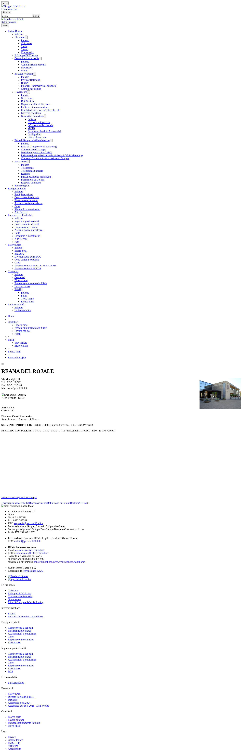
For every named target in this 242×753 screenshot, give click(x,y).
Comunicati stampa (31, 88)
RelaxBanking (8, 22)
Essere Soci (20, 250)
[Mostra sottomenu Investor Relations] (34, 74)
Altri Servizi (20, 212)
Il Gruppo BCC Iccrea (26, 55)
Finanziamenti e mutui (26, 200)
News (24, 70)
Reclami (25, 173)
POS (16, 241)
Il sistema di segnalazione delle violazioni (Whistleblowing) (52, 155)
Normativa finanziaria (32, 116)
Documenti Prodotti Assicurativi (44, 131)
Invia (5, 3)
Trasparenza (20, 161)
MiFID (31, 128)
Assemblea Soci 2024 (19, 702)
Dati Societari (28, 101)
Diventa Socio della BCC (27, 256)
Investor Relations (23, 73)
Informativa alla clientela (40, 125)
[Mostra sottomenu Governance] (28, 92)
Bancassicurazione (37, 137)
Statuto (24, 49)
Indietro (18, 34)
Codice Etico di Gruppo (33, 149)
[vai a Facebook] (18, 576)
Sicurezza (13, 745)
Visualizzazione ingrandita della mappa (19, 497)
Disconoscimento (38, 503)
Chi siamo (19, 37)
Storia (24, 46)
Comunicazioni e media (26, 58)
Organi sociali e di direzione (35, 104)
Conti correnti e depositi (26, 197)
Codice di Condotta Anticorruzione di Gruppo (45, 158)
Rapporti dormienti (31, 182)
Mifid (26, 503)
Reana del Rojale (17, 357)
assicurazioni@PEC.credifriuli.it (31, 553)
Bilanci (24, 82)
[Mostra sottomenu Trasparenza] (28, 161)
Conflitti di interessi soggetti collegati (40, 110)
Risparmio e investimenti (27, 209)
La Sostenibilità (16, 304)
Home (11, 316)
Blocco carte (20, 280)
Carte (17, 206)
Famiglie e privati (17, 188)
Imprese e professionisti (20, 215)
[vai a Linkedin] (19, 579)
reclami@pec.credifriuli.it (27, 541)
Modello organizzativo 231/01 (36, 152)
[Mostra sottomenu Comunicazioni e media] (40, 58)
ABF (81, 503)
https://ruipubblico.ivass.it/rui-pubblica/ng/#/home (59, 561)
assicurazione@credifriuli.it (29, 550)
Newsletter (26, 67)
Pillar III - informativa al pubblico (38, 85)
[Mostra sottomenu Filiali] (21, 289)
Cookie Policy (15, 740)
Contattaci (13, 271)
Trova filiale (27, 298)
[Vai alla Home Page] (12, 19)
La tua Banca (15, 31)
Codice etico (27, 52)
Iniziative (19, 253)
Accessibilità (14, 748)
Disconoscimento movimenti (36, 176)
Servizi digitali (21, 185)
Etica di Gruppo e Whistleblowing (32, 140)
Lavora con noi (9, 9)
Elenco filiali (27, 301)
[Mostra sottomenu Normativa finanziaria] (45, 116)
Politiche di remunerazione (35, 107)
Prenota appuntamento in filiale (30, 283)
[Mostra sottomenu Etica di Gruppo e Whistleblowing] (51, 140)
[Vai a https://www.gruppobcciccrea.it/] (13, 6)
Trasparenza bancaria (32, 170)
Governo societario (31, 113)
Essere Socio (14, 244)
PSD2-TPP (14, 742)
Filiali (17, 289)
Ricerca (6, 12)
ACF (86, 503)
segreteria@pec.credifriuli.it (28, 523)
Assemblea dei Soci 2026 (27, 268)
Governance (20, 92)
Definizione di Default (32, 179)
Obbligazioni (34, 134)
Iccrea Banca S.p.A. (33, 570)
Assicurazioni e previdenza (28, 203)
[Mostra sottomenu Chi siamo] (26, 37)
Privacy (12, 737)
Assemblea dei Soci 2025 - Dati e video (35, 265)
